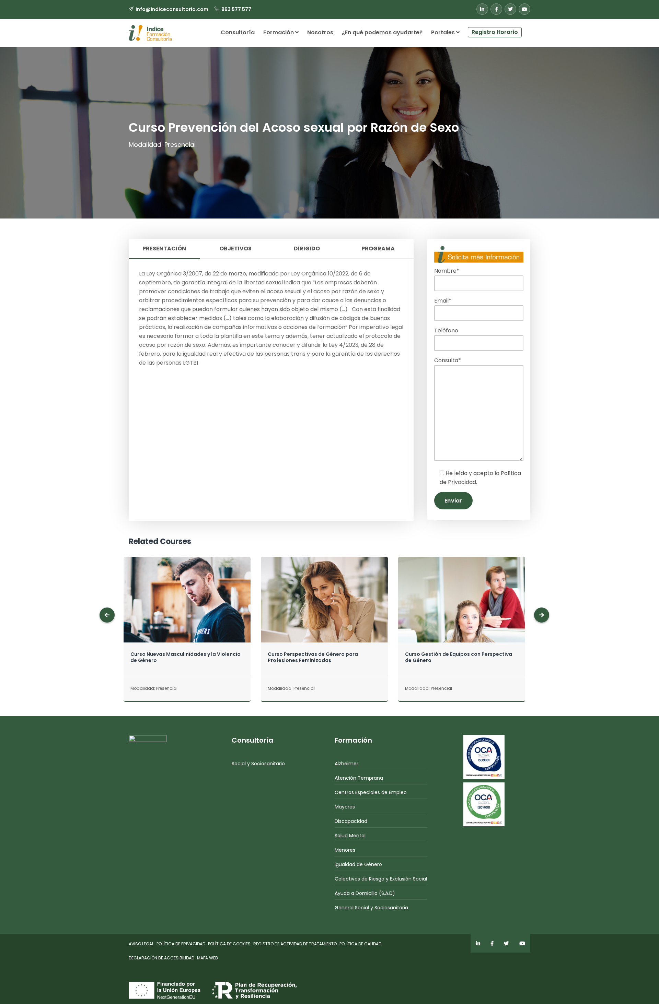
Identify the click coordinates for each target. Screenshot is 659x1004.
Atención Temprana (359, 778)
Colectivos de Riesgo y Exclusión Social (381, 878)
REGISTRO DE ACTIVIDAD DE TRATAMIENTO (295, 944)
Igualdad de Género (358, 864)
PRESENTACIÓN (164, 248)
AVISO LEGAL (141, 944)
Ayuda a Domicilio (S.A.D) (365, 893)
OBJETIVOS (235, 248)
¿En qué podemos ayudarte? (382, 32)
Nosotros (320, 32)
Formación (279, 32)
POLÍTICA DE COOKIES (229, 944)
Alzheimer (346, 763)
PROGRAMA (378, 248)
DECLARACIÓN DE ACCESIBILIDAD (161, 958)
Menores (345, 850)
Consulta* (447, 360)
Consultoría (238, 32)
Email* (442, 301)
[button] (526, 29)
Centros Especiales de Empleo (371, 792)
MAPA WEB (207, 958)
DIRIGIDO (307, 248)
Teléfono (446, 330)
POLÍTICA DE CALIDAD (360, 944)
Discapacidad (351, 821)
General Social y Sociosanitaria (371, 907)
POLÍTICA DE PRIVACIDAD (181, 944)
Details (187, 613)
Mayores (345, 806)
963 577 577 (236, 9)
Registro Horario (495, 32)
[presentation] (107, 615)
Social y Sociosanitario (258, 763)
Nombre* (446, 271)
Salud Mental (350, 835)
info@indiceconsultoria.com (172, 9)
